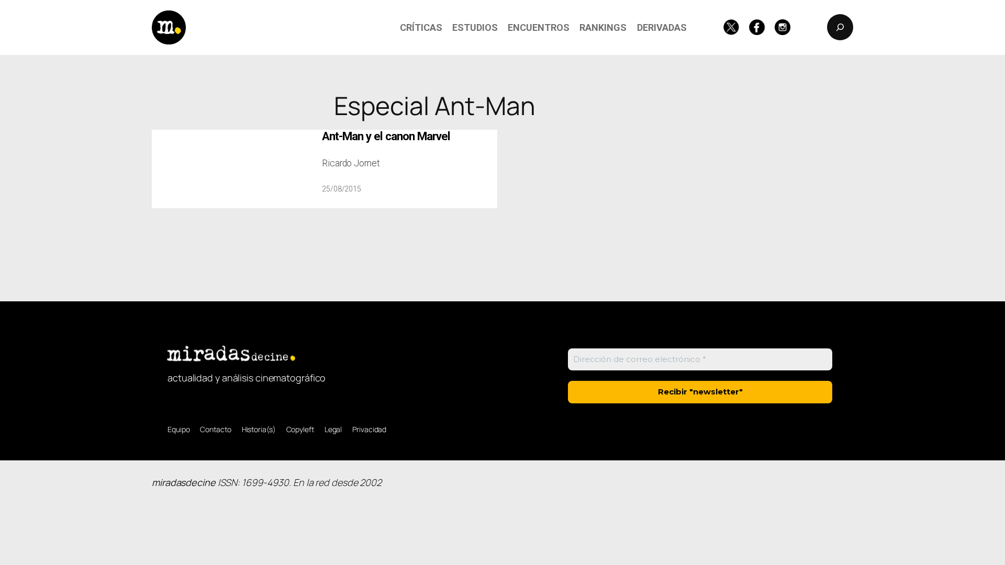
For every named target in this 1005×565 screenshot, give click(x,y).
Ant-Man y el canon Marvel (386, 136)
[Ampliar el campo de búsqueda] (840, 27)
